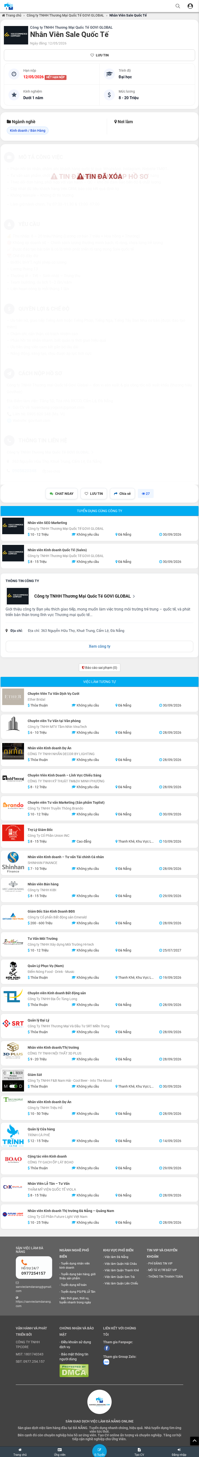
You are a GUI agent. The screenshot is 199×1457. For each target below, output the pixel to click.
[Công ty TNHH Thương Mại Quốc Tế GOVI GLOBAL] (16, 35)
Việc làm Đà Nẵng (116, 1257)
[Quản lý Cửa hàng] (13, 1135)
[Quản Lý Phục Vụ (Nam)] (13, 972)
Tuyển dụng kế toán (74, 1285)
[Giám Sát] (13, 1080)
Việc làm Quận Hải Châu (121, 1263)
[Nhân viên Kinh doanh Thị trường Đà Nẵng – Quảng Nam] (13, 1214)
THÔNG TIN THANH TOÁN (165, 1276)
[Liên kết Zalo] (106, 1362)
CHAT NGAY (64, 494)
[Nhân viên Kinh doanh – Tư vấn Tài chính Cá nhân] (13, 862)
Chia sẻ (125, 494)
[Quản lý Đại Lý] (13, 1023)
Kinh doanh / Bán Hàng (27, 130)
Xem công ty (99, 646)
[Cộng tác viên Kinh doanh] (13, 1159)
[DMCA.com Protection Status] (74, 1370)
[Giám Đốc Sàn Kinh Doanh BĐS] (13, 917)
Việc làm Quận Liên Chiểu (121, 1283)
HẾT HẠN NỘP (55, 77)
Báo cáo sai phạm (100, 668)
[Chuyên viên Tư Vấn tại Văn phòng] (13, 724)
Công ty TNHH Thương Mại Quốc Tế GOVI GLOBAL (65, 15)
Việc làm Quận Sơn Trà (120, 1277)
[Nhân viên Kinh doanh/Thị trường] (13, 1050)
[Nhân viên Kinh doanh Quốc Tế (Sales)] (13, 553)
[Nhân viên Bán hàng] (13, 887)
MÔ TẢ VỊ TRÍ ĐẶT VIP (162, 1270)
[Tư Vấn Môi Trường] (13, 942)
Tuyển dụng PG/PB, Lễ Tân (78, 1291)
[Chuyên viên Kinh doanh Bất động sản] (13, 996)
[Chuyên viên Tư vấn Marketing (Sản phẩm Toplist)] (13, 805)
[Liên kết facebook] (106, 1348)
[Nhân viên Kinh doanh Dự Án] (13, 751)
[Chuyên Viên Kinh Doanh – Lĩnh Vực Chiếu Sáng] (13, 778)
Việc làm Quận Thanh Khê (122, 1270)
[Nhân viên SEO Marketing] (13, 526)
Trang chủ (13, 15)
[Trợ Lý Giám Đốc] (13, 833)
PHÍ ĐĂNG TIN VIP (160, 1263)
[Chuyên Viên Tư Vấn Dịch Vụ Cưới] (13, 697)
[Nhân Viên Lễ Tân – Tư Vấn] (13, 1186)
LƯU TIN (102, 55)
